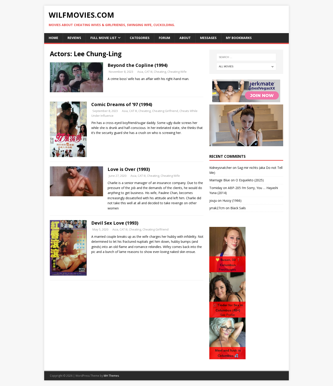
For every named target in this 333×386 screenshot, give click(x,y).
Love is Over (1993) (129, 169)
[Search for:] (246, 57)
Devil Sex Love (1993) (114, 223)
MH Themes (111, 376)
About (185, 38)
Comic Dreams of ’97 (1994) (121, 104)
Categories (140, 38)
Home (53, 38)
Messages (208, 38)
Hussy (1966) (231, 200)
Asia (140, 72)
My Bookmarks (239, 38)
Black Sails (238, 208)
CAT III (148, 72)
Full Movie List (103, 38)
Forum (164, 38)
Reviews (74, 38)
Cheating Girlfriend (165, 111)
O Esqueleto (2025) (250, 180)
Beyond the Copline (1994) (138, 65)
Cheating (160, 72)
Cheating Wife (177, 72)
